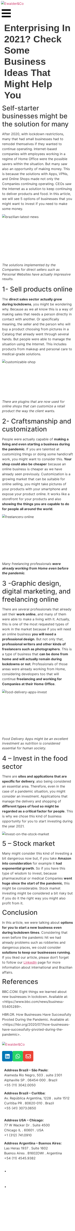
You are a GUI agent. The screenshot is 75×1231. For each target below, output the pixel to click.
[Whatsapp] (17, 1056)
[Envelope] (28, 1056)
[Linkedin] (7, 1056)
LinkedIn (30, 962)
